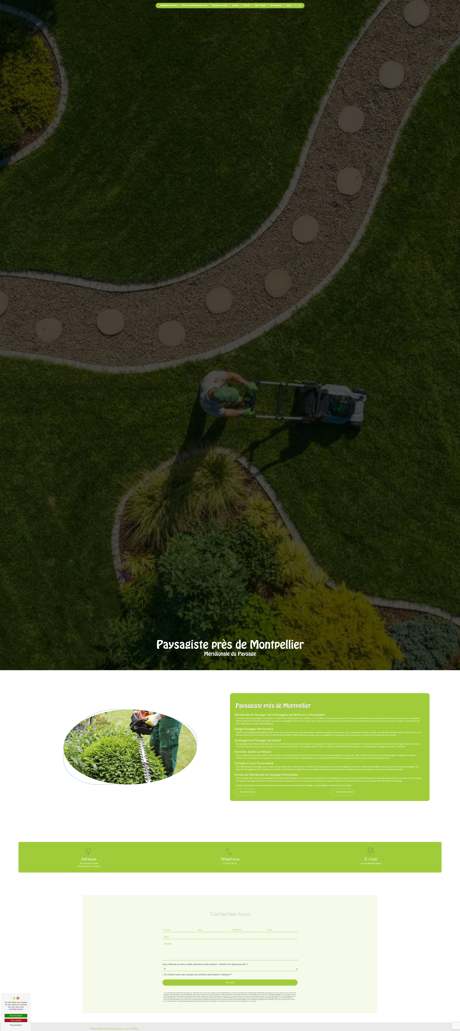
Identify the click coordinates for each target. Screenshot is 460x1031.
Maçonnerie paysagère (220, 5)
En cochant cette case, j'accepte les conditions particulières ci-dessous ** (198, 974)
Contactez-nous (345, 791)
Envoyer (230, 982)
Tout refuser (15, 1020)
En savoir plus (247, 791)
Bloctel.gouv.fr (215, 1001)
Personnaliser (16, 1025)
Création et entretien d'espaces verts (194, 5)
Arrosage (235, 5)
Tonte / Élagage (260, 5)
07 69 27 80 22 (230, 863)
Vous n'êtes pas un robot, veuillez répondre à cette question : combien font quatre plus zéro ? (205, 964)
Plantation (246, 5)
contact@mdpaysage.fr (371, 863)
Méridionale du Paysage (168, 5)
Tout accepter (16, 1015)
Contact (289, 5)
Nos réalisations (276, 5)
